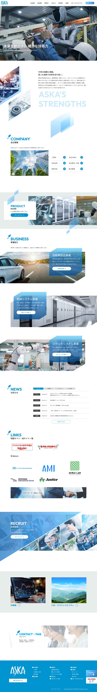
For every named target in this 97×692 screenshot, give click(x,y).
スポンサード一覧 (55, 678)
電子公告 (74, 676)
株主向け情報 (75, 674)
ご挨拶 (35, 669)
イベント (59, 388)
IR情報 (49, 388)
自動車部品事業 (55, 669)
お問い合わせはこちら (18, 680)
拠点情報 (36, 674)
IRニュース (74, 672)
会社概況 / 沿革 (37, 672)
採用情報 (60, 3)
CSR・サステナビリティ (77, 3)
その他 (70, 388)
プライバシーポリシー (56, 689)
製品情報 (39, 3)
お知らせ (53, 3)
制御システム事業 (55, 672)
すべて (38, 388)
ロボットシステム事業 (56, 674)
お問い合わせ (90, 3)
